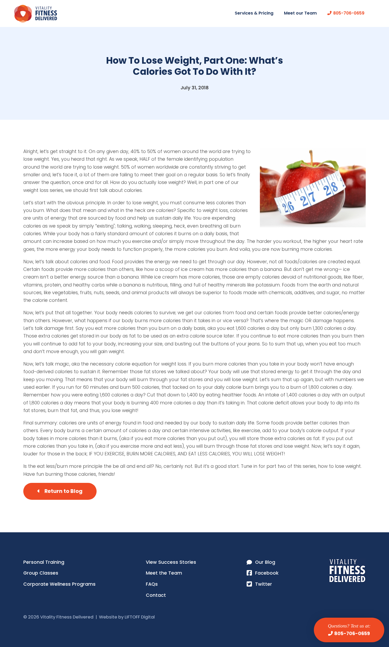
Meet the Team (164, 573)
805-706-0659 (352, 633)
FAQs (152, 584)
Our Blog (265, 562)
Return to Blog (63, 491)
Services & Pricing (254, 13)
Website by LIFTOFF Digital (127, 617)
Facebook (266, 573)
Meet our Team (300, 13)
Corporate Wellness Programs (59, 584)
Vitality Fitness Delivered (35, 14)
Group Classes (40, 573)
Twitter (263, 584)
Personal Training (43, 562)
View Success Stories (171, 562)
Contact (156, 595)
